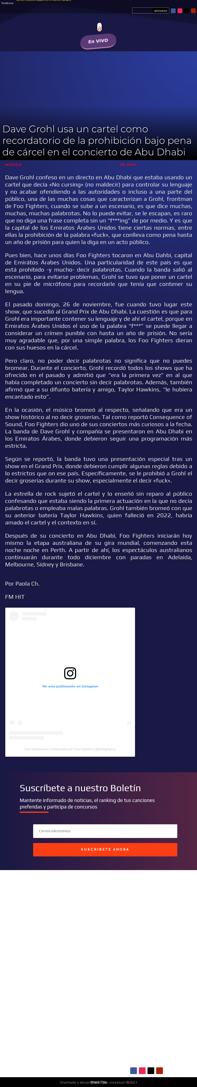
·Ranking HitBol (42, 1051)
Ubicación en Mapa (42, 973)
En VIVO (98, 40)
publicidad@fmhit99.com (45, 950)
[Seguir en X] (186, 10)
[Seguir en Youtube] (193, 10)
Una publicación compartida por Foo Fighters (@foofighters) (70, 749)
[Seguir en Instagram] (180, 10)
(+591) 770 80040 (62, 965)
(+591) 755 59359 (50, 960)
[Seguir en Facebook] (173, 10)
